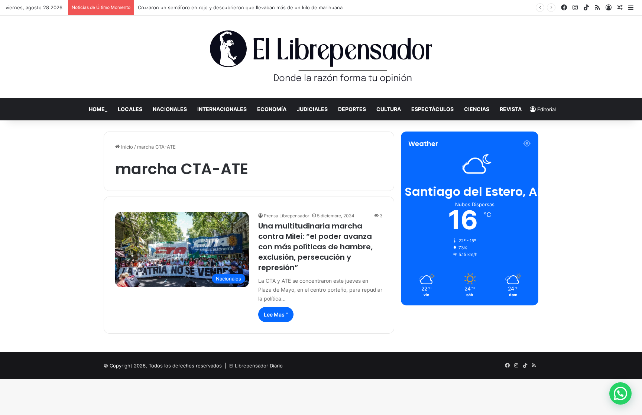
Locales (130, 109)
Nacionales (170, 109)
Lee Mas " (276, 314)
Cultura (388, 109)
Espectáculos (432, 109)
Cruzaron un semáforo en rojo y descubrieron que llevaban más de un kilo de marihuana (240, 7)
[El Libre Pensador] (321, 56)
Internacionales (222, 109)
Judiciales (312, 109)
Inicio (126, 147)
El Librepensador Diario (256, 366)
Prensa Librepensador (286, 215)
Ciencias (476, 109)
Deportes (352, 109)
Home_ (98, 109)
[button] (620, 393)
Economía (271, 109)
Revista (511, 109)
